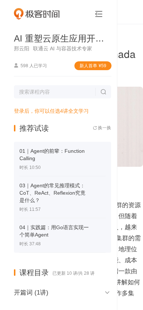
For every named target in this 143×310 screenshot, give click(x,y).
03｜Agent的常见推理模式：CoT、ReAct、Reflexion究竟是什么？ (52, 193)
